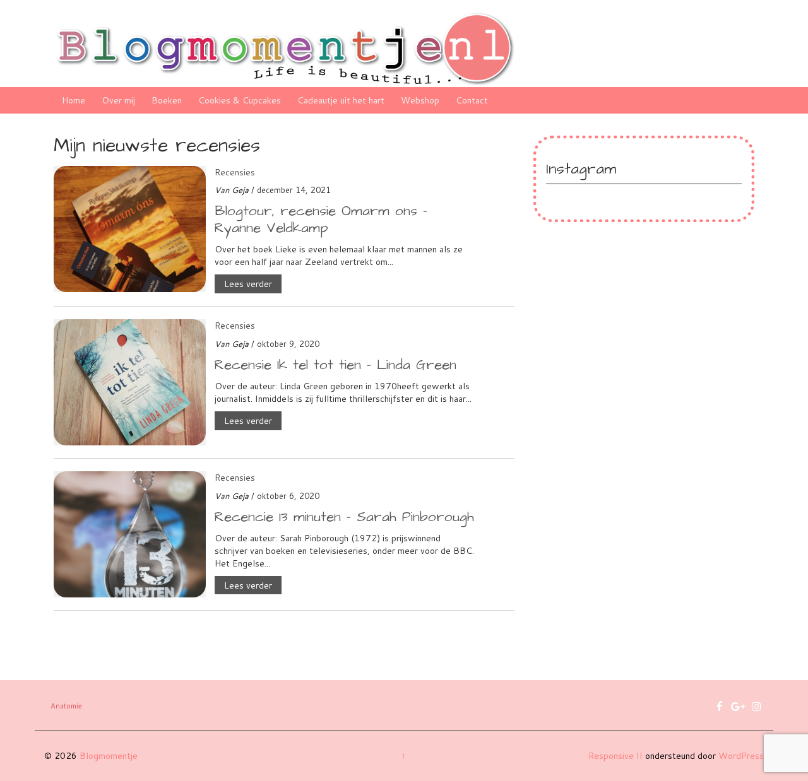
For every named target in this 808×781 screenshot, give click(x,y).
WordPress (741, 755)
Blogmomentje (109, 755)
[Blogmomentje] (284, 48)
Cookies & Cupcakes (239, 100)
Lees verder (248, 284)
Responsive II (615, 755)
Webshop (420, 100)
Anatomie (66, 706)
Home (73, 100)
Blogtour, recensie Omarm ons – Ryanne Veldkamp (321, 219)
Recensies (235, 172)
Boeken (167, 100)
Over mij (118, 100)
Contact (472, 100)
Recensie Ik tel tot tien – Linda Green (335, 365)
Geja (240, 190)
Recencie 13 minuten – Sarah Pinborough (344, 517)
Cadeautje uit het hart (340, 100)
